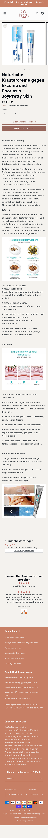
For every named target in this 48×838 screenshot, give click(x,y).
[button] (4, 13)
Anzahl (4, 109)
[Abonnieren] (40, 778)
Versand (5, 105)
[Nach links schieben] (18, 69)
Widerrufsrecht (16, 814)
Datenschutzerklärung (32, 814)
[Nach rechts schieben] (29, 69)
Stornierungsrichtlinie (25, 821)
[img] (24, 583)
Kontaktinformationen (29, 817)
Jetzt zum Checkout (24, 128)
